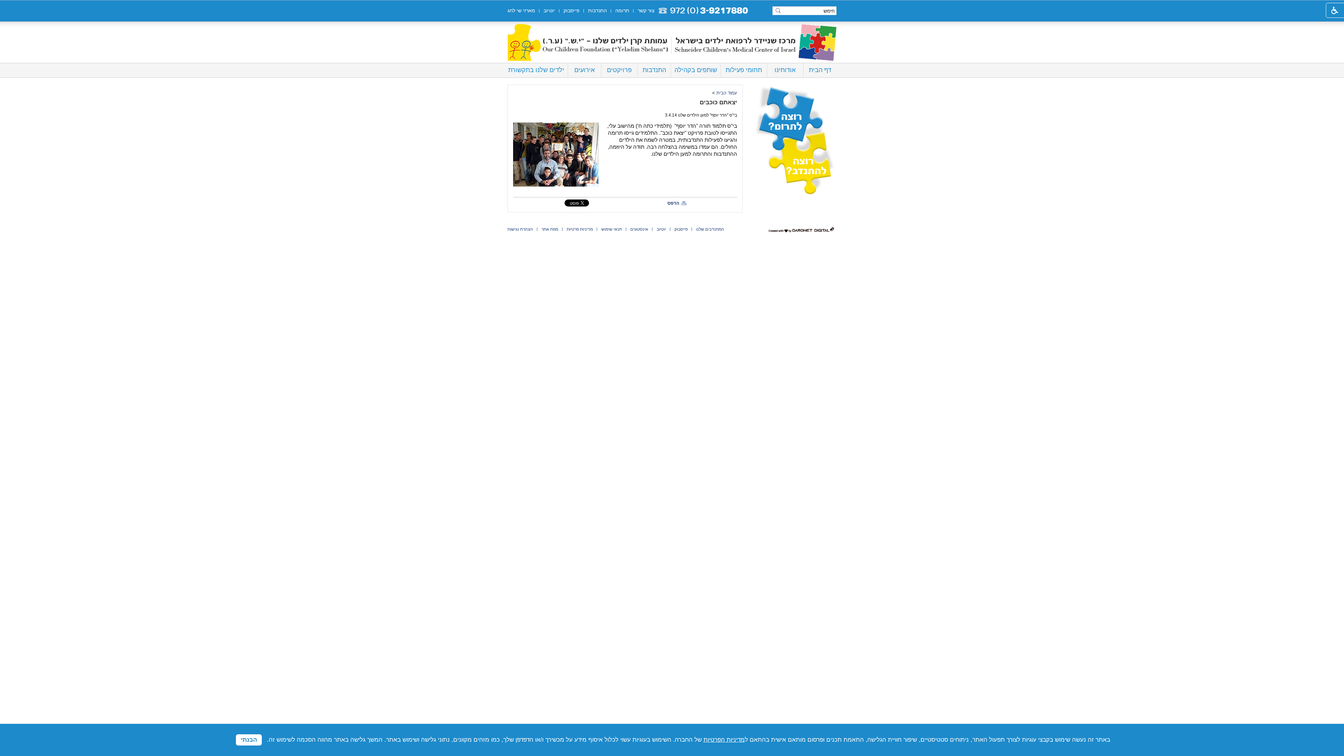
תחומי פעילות (744, 70)
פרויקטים (619, 70)
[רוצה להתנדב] (794, 167)
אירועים (584, 70)
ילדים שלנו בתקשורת (536, 70)
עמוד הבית (726, 93)
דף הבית (820, 70)
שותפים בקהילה (695, 70)
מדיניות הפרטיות (724, 739)
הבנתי (249, 739)
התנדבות (654, 70)
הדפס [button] (673, 203)
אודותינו (785, 70)
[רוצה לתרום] (794, 112)
